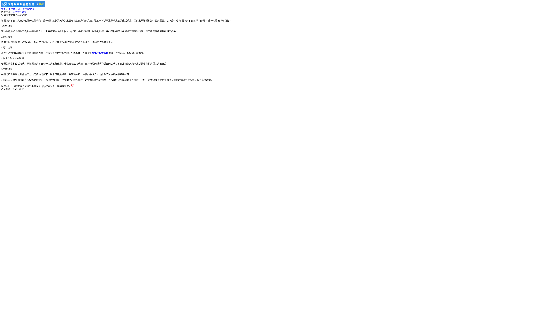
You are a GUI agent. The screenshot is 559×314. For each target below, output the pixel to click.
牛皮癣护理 (28, 9)
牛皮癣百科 (14, 9)
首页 (3, 9)
